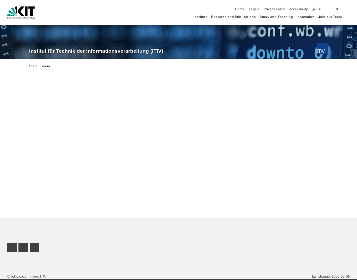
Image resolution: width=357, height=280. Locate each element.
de (337, 9)
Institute (200, 17)
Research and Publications (233, 17)
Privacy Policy (274, 9)
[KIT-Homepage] (21, 12)
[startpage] (348, 17)
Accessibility (298, 9)
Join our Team (330, 17)
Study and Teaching (276, 17)
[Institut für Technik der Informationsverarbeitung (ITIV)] (322, 48)
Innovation (305, 17)
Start (33, 66)
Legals (254, 9)
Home (239, 9)
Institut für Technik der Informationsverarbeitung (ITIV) (96, 51)
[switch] (348, 9)
